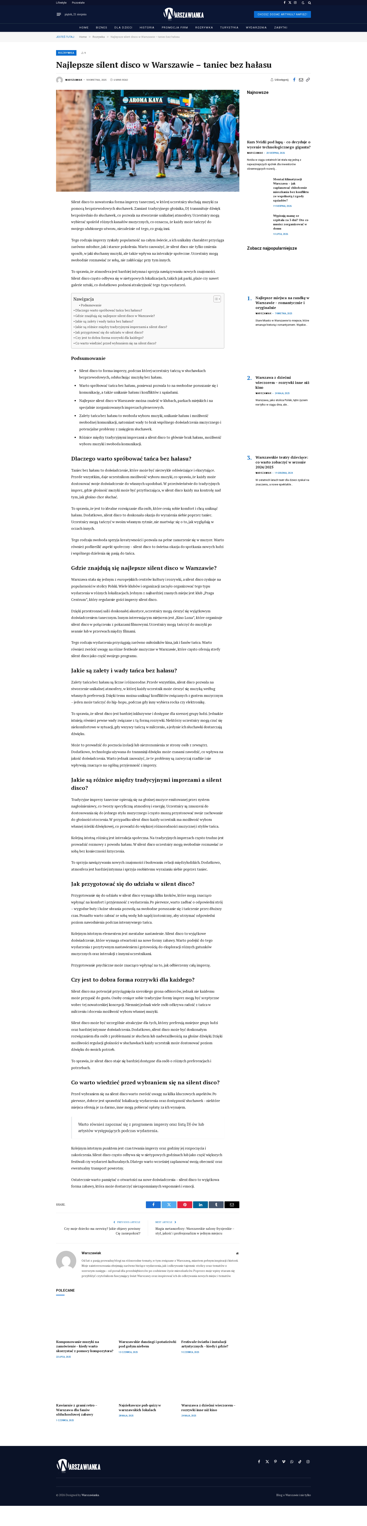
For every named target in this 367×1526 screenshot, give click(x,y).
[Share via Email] (301, 79)
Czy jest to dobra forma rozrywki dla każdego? (109, 337)
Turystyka (229, 27)
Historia (147, 27)
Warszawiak (73, 80)
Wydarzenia (256, 27)
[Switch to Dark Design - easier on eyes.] (303, 2)
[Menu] (59, 14)
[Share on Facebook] (294, 79)
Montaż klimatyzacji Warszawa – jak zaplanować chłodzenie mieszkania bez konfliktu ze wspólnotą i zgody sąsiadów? (291, 189)
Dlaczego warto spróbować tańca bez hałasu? (108, 310)
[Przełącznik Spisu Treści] (215, 299)
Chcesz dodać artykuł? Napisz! (282, 14)
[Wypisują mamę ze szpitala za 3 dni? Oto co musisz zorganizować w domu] (258, 220)
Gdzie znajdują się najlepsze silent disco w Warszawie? (115, 316)
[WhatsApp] (41, 260)
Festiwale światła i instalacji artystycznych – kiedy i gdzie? (204, 1344)
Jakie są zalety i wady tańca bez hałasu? (104, 321)
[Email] (41, 241)
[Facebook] (41, 212)
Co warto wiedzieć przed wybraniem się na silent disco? (115, 343)
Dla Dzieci (123, 27)
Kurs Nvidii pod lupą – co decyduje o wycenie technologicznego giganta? (279, 144)
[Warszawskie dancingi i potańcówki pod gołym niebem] (148, 1319)
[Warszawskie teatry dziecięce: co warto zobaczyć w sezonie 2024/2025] (279, 432)
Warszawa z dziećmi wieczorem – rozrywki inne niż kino (208, 1407)
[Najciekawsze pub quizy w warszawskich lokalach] (148, 1382)
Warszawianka (90, 1495)
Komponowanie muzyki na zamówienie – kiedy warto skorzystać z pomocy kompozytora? (84, 1346)
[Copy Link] (308, 79)
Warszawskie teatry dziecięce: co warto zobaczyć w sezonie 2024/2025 (281, 462)
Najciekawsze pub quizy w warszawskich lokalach (140, 1407)
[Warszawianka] (183, 14)
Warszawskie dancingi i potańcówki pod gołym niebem (147, 1344)
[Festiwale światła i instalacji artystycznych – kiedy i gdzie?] (210, 1319)
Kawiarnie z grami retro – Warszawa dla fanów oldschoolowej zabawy (76, 1410)
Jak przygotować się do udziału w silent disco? (109, 332)
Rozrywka (204, 27)
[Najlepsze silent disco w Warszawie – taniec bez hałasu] (147, 141)
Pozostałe (78, 2)
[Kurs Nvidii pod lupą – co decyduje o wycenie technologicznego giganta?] (279, 117)
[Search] (309, 2)
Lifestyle (61, 2)
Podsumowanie (91, 305)
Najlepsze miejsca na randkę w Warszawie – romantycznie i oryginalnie (282, 302)
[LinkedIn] (41, 231)
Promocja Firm (175, 27)
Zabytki (281, 27)
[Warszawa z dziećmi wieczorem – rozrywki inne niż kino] (210, 1382)
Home (84, 27)
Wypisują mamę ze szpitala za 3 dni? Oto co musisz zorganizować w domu (290, 222)
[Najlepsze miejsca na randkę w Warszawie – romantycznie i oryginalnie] (279, 273)
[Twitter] (41, 222)
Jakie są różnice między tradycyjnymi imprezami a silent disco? (121, 327)
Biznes (101, 27)
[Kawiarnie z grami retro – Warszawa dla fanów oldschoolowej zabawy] (85, 1382)
